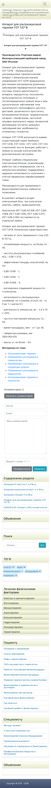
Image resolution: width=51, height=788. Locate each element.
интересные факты (13, 571)
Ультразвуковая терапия (22, 353)
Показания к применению (16, 648)
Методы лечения (12, 725)
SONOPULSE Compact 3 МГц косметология (25, 507)
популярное (10, 575)
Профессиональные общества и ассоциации (20, 752)
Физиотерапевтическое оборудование (23, 736)
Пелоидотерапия (13, 627)
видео (21, 567)
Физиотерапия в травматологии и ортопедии (21, 686)
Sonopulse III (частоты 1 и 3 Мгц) (20, 484)
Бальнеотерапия (13, 617)
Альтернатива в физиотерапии (19, 698)
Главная (5, 10)
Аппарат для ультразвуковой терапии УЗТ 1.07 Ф (25, 501)
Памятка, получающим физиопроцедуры (24, 669)
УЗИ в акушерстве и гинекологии (20, 664)
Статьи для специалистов (17, 730)
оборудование (33, 571)
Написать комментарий (19, 395)
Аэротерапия (11, 612)
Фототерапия (11, 603)
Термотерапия (12, 631)
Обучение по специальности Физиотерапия (25, 746)
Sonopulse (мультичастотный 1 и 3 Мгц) (23, 489)
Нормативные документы (16, 741)
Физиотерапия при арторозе (18, 692)
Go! (42, 545)
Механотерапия (12, 607)
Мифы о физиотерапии (15, 659)
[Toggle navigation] (45, 4)
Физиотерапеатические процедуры (21, 674)
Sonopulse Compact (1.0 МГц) (18, 495)
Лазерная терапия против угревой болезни (25, 680)
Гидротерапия (12, 622)
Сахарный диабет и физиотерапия (21, 708)
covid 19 (9, 567)
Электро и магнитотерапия (19, 598)
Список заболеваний (14, 654)
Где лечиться (10, 703)
